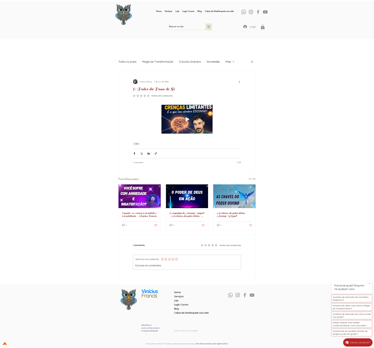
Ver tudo (252, 179)
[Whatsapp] (244, 12)
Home (177, 292)
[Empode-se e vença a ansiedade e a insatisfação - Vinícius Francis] (139, 196)
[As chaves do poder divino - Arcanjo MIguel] (234, 196)
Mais (228, 61)
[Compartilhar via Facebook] (134, 153)
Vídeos (136, 143)
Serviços (179, 296)
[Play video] (187, 119)
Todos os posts (127, 61)
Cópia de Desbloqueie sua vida (184, 312)
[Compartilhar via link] (155, 153)
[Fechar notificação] (369, 283)
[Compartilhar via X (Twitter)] (141, 153)
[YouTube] (265, 12)
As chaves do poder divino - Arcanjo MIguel (232, 215)
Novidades (213, 61)
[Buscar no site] (208, 26)
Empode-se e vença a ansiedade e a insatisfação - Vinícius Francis (139, 215)
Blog (176, 308)
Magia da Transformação (157, 61)
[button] (263, 26)
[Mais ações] (239, 81)
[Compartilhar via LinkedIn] (148, 153)
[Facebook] (258, 12)
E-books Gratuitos (190, 61)
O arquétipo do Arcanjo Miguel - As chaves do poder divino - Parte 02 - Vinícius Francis (186, 215)
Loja (176, 300)
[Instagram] (251, 12)
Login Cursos (181, 304)
